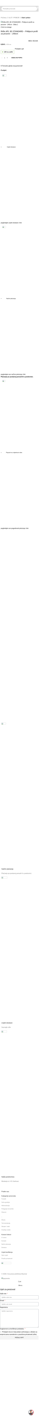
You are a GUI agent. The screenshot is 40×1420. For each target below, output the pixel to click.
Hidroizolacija (5, 1345)
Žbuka (3, 1359)
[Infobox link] (19, 799)
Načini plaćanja (6, 1383)
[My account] (37, 3)
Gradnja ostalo (5, 1369)
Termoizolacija (5, 1362)
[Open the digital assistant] (31, 1412)
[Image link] (19, 1257)
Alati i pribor (25, 17)
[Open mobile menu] (2, 3)
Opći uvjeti (4, 1394)
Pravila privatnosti (6, 1398)
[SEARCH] (37, 8)
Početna (4, 17)
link (20, 223)
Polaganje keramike (7, 1348)
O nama (3, 1377)
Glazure (3, 1351)
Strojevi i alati (5, 1366)
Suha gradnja (5, 1341)
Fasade (3, 1338)
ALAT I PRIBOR (14, 17)
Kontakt (3, 1380)
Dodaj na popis (16, 57)
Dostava (4, 1386)
